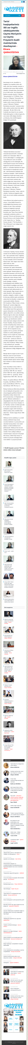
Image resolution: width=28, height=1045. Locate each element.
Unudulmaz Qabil (16, 840)
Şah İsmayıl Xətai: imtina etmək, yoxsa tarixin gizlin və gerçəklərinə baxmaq (16, 789)
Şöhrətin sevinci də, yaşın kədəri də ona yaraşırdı (13, 905)
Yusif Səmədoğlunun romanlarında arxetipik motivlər (9, 538)
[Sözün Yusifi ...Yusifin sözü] (8, 546)
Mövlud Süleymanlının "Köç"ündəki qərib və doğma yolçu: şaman (9, 600)
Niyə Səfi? (16, 798)
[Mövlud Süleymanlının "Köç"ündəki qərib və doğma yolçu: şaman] (8, 594)
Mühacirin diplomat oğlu (8, 717)
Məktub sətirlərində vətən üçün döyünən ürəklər (16, 772)
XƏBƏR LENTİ (7, 848)
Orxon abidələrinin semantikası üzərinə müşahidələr (13, 950)
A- (5, 73)
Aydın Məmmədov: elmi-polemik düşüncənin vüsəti (8, 471)
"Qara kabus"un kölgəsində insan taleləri (17, 764)
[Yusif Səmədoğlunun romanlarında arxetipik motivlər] (8, 531)
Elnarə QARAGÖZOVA (10, 76)
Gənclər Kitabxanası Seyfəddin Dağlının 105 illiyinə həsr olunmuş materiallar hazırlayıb (13, 912)
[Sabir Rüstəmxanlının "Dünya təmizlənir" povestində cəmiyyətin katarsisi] (8, 498)
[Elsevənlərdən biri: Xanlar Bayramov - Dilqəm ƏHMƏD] (8, 630)
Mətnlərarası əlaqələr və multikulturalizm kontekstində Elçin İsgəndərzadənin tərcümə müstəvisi (13, 866)
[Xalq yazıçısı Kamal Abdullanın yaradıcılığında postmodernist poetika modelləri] (8, 514)
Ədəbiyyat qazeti (12, 1042)
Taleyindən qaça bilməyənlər (13, 873)
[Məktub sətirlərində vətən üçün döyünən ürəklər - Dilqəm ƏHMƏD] (8, 614)
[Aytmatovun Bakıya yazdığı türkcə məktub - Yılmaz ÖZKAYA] (8, 645)
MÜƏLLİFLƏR (7, 760)
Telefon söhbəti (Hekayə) (12, 925)
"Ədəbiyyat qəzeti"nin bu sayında (12, 919)
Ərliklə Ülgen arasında (15, 805)
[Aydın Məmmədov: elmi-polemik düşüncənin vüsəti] (8, 464)
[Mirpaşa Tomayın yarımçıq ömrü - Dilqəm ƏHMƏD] (8, 679)
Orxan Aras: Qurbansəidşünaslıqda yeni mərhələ (17, 780)
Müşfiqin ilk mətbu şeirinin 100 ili (9, 732)
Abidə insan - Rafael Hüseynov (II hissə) (15, 833)
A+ (4, 73)
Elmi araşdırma (21, 73)
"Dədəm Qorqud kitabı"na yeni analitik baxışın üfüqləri (17, 814)
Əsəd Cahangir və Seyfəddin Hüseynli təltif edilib (13, 944)
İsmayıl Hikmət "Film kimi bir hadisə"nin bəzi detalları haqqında (9, 747)
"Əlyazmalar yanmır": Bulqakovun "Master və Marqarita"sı (12, 853)
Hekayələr (11, 962)
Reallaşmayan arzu (13, 884)
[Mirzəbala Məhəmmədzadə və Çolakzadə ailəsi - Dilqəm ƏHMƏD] (8, 694)
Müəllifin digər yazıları (10, 457)
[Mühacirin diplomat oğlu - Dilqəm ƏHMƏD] (8, 710)
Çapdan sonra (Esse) (12, 859)
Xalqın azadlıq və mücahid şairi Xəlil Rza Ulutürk (12, 938)
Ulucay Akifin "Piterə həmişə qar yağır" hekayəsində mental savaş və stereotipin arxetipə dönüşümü (8, 584)
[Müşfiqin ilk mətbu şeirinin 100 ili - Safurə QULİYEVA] (8, 725)
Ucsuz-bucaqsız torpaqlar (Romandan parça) (13, 878)
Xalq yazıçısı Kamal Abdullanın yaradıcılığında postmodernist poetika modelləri (8, 522)
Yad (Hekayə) (10, 888)
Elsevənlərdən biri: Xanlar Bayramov (8, 637)
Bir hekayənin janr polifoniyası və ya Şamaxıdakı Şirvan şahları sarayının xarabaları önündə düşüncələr (17, 823)
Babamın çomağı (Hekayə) (12, 932)
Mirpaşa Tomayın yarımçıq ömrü (8, 686)
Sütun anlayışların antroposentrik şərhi (13, 899)
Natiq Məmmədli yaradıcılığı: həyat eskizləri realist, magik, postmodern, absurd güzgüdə (9, 567)
